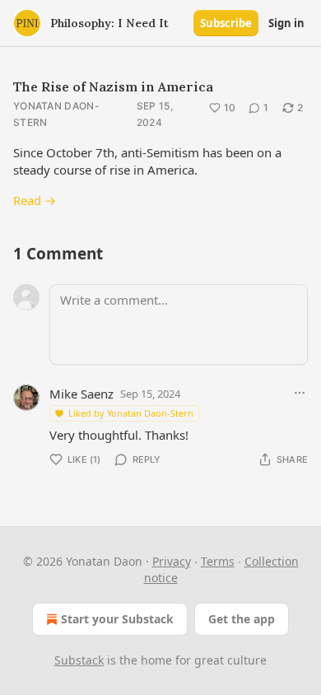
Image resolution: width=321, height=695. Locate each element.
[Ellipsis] (299, 393)
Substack (79, 660)
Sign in (286, 23)
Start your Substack (117, 619)
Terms (218, 561)
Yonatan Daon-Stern (56, 114)
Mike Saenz (81, 393)
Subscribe (226, 23)
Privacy (171, 561)
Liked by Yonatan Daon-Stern (130, 413)
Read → (34, 200)
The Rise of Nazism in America (113, 86)
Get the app (241, 619)
